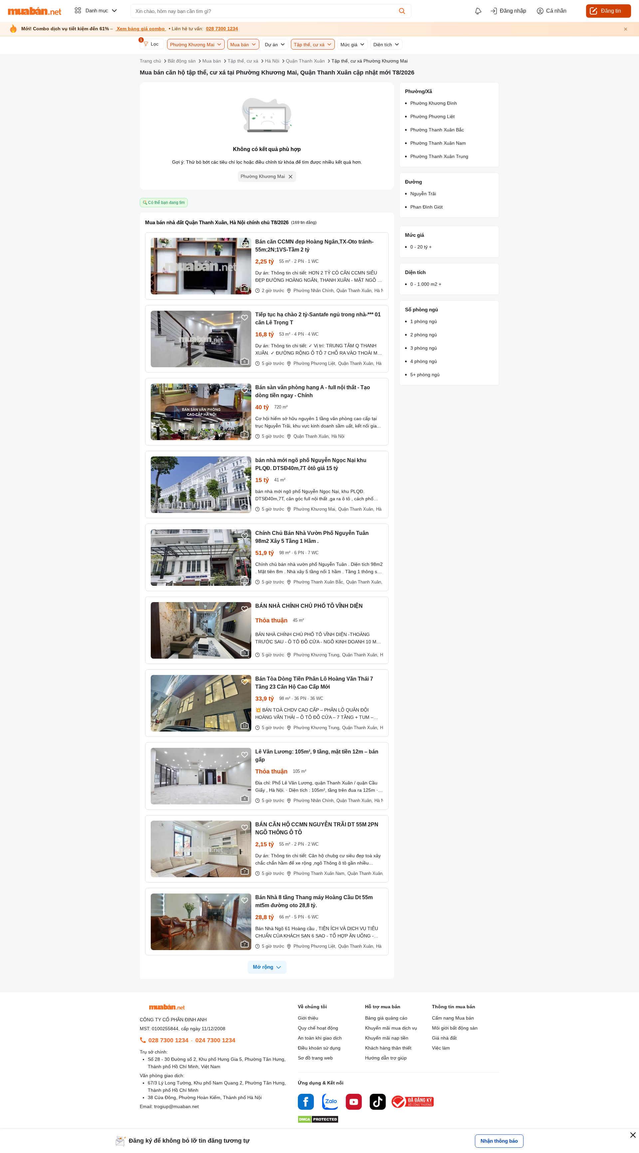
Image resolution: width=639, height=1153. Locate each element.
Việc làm (441, 1048)
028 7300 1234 (222, 28)
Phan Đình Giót (426, 207)
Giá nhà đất (444, 1038)
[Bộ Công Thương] (413, 1108)
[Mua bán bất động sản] (34, 11)
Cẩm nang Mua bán (453, 1018)
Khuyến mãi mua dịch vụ (391, 1028)
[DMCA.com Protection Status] (318, 1121)
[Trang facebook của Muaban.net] (306, 1103)
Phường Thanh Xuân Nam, (320, 873)
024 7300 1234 (215, 1040)
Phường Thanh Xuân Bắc (437, 129)
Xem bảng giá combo (140, 28)
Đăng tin (611, 11)
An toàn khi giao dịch (320, 1038)
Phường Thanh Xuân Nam (438, 143)
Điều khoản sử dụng (319, 1048)
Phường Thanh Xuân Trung (439, 156)
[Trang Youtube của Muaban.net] (354, 1103)
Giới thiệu (308, 1018)
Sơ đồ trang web (315, 1058)
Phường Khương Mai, (315, 509)
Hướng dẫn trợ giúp (386, 1058)
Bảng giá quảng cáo (386, 1018)
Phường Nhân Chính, (314, 290)
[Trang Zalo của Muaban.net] (330, 1103)
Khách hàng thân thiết (388, 1048)
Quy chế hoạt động (318, 1028)
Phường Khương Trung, (317, 654)
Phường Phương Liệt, (315, 363)
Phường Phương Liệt (432, 116)
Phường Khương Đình (433, 103)
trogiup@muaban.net (176, 1106)
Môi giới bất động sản (455, 1028)
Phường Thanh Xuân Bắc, (319, 581)
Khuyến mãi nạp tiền (386, 1038)
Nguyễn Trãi (423, 193)
